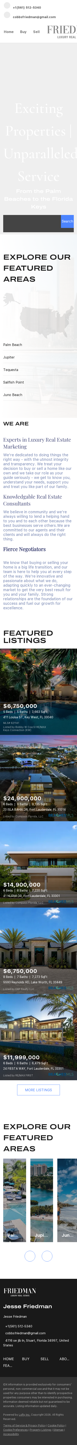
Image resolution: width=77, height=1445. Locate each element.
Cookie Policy (56, 1425)
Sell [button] (36, 32)
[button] (67, 221)
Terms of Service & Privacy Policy (24, 1425)
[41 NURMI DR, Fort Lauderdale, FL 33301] (38, 864)
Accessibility (11, 1434)
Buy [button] (23, 32)
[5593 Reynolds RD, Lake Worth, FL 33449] (38, 951)
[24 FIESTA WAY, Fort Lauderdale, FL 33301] (38, 1037)
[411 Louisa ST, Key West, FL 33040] (38, 692)
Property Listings (40, 1429)
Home (9, 32)
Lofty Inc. (24, 1414)
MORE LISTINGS (38, 1090)
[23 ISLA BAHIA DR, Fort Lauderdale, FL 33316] (38, 778)
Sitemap (58, 1429)
